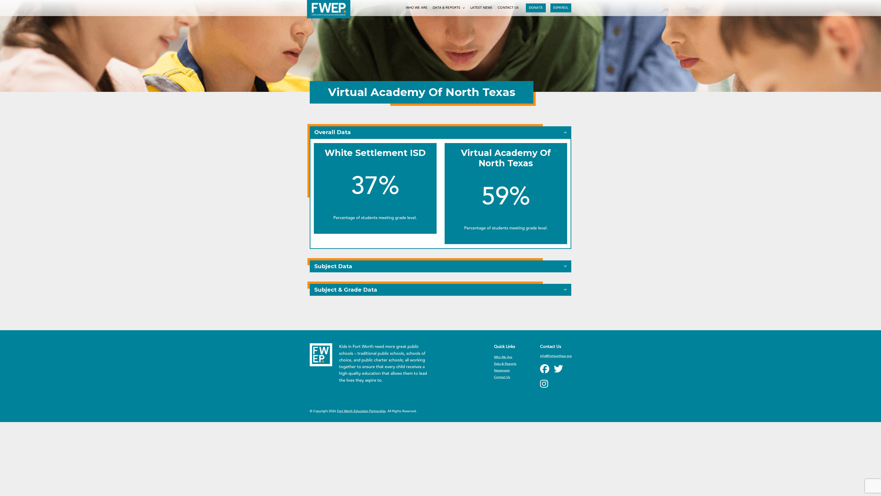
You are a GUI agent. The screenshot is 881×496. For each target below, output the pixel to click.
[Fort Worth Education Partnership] (328, 9)
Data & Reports (446, 7)
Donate (536, 7)
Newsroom (502, 370)
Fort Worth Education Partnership (361, 411)
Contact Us (508, 7)
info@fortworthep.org (556, 356)
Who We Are (417, 7)
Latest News (481, 7)
